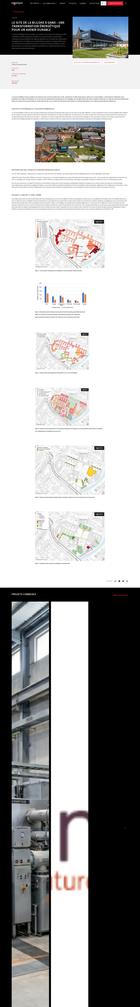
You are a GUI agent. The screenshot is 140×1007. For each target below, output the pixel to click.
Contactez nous (115, 3)
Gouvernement (110, 62)
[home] (17, 3)
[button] (35, 3)
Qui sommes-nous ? (50, 3)
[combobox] (103, 3)
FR (102, 3)
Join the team (94, 3)
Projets (62, 3)
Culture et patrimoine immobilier (87, 62)
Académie (83, 3)
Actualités (72, 3)
